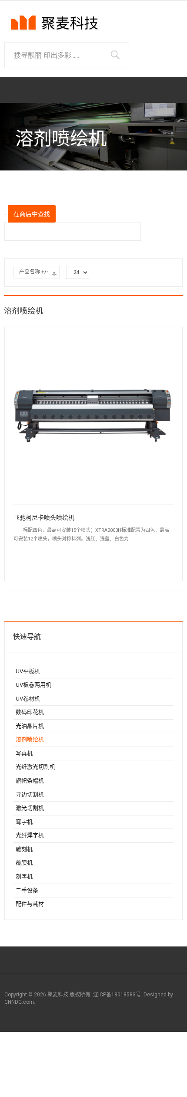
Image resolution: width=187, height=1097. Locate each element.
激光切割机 (30, 808)
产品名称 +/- (34, 272)
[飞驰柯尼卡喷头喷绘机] (93, 414)
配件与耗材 (30, 904)
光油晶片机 (30, 726)
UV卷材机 (28, 698)
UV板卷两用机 (33, 684)
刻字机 (24, 876)
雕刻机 (24, 849)
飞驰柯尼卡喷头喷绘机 (43, 517)
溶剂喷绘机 (30, 739)
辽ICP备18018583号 (117, 995)
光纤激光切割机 (35, 766)
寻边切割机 (30, 794)
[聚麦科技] (54, 26)
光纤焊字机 (30, 835)
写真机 (24, 753)
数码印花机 (30, 712)
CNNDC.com (19, 1002)
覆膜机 (24, 862)
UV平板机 (28, 671)
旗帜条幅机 (30, 780)
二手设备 (27, 890)
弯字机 (24, 822)
